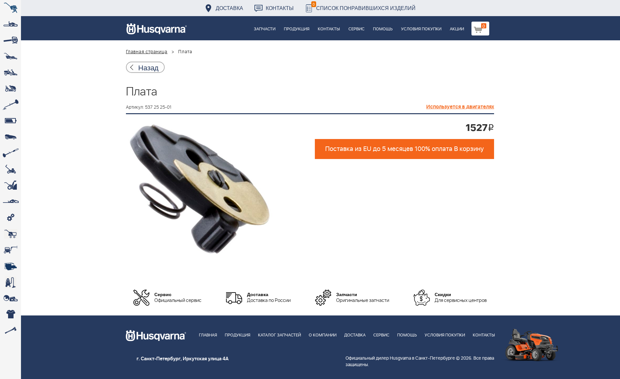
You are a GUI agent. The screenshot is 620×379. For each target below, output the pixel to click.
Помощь (383, 29)
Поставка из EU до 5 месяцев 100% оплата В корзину (404, 149)
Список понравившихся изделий (364, 6)
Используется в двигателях (460, 107)
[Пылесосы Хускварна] (10, 282)
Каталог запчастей (279, 335)
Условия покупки (421, 29)
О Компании (322, 335)
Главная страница (147, 52)
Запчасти (264, 29)
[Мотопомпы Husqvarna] (10, 266)
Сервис (356, 29)
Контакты (280, 8)
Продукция (296, 29)
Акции (457, 29)
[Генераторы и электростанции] (10, 234)
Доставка (229, 8)
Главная (208, 335)
